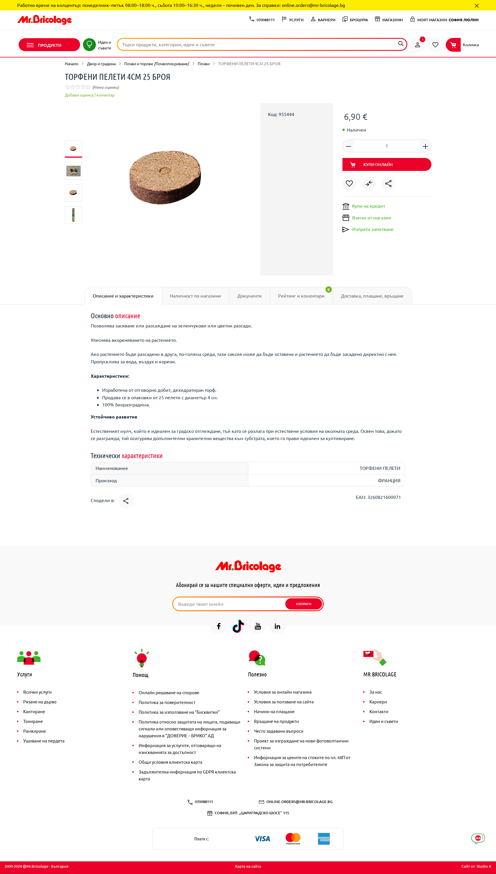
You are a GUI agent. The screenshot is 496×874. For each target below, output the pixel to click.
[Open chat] (478, 839)
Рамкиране (34, 731)
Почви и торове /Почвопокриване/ (156, 63)
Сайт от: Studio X (476, 866)
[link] (417, 44)
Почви (204, 63)
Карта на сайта (248, 866)
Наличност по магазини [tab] (195, 295)
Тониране (33, 721)
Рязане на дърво (40, 701)
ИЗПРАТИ (303, 603)
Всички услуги (37, 691)
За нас (375, 691)
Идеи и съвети (383, 721)
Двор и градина (101, 63)
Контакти (378, 711)
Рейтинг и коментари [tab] (304, 292)
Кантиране (34, 711)
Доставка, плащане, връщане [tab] (372, 295)
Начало (71, 63)
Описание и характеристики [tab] (123, 295)
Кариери (378, 701)
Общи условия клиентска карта (170, 762)
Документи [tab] (249, 295)
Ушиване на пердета (44, 740)
